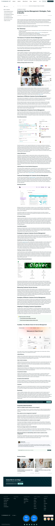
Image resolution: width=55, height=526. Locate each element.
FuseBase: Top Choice (7, 20)
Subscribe (20, 483)
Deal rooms (5, 503)
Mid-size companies (6, 498)
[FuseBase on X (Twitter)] (26, 524)
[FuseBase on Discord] (36, 524)
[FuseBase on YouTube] (31, 524)
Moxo (44, 500)
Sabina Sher (20, 15)
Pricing (15, 498)
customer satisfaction (32, 172)
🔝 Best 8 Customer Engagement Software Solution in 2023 (29, 320)
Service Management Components (9, 14)
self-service (30, 430)
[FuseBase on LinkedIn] (29, 524)
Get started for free (50, 1)
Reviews (35, 506)
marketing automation (32, 177)
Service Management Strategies (8, 17)
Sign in (40, 1)
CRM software (39, 32)
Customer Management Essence (8, 11)
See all (45, 509)
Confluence (45, 503)
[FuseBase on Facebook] (24, 524)
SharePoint (45, 498)
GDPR (24, 502)
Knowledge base (6, 506)
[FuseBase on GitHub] (34, 524)
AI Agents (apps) (6, 500)
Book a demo (44, 1)
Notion (45, 501)
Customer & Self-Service (21, 9)
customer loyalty (40, 94)
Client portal (5, 501)
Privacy (35, 503)
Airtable (45, 506)
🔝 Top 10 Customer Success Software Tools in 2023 (28, 318)
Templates (35, 498)
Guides (35, 500)
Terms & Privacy (26, 501)
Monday (45, 508)
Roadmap (35, 501)
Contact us (35, 508)
